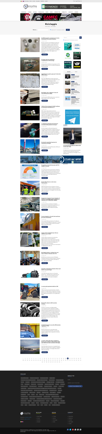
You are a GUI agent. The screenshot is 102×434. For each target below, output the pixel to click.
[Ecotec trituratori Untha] (68, 65)
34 (35, 360)
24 (74, 358)
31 (29, 360)
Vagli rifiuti (38, 392)
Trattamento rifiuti (47, 396)
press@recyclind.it (28, 417)
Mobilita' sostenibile (24, 398)
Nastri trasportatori (24, 386)
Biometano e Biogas (61, 402)
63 (57, 361)
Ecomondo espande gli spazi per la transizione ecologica (49, 143)
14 (52, 358)
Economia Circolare (24, 396)
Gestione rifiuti (23, 388)
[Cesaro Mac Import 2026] (51, 159)
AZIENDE (76, 12)
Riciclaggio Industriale (50, 382)
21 (67, 358)
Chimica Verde (33, 384)
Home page (47, 26)
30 (27, 360)
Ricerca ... (35, 29)
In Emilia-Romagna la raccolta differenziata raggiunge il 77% (51, 325)
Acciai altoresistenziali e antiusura (38, 400)
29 (25, 360)
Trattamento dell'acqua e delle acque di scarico (44, 398)
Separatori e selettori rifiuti (49, 384)
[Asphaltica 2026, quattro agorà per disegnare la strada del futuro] (67, 82)
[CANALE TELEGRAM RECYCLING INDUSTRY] (72, 117)
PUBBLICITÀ (64, 12)
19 (63, 358)
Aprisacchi (60, 390)
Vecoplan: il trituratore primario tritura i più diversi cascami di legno (51, 269)
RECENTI (68, 71)
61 (52, 361)
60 (50, 361)
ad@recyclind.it (27, 418)
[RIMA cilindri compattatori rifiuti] (77, 55)
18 (61, 358)
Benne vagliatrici (52, 392)
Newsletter (38, 1)
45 (59, 360)
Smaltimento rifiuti (45, 392)
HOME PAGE (23, 12)
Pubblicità (42, 1)
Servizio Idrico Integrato (58, 398)
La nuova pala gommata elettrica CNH (49, 286)
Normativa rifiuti (40, 384)
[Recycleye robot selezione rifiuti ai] (68, 55)
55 (80, 360)
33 (33, 360)
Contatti (46, 1)
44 (57, 360)
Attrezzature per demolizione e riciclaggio (38, 382)
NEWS (76, 71)
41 (50, 360)
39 (46, 360)
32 (31, 360)
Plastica (55, 402)
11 (46, 358)
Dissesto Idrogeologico (55, 400)
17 (59, 358)
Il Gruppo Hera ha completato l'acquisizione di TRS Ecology (48, 60)
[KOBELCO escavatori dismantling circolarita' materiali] (68, 46)
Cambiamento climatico (48, 386)
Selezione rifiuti (32, 398)
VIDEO (51, 12)
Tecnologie (55, 419)
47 (63, 360)
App (37, 394)
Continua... (44, 54)
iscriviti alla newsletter (75, 386)
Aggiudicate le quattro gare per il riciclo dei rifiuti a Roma (51, 74)
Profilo (30, 1)
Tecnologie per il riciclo (44, 402)
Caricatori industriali (24, 392)
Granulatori (27, 382)
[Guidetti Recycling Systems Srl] (77, 46)
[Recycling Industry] (30, 6)
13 (50, 358)
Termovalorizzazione (32, 386)
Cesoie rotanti (61, 386)
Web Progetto (23, 431)
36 (40, 360)
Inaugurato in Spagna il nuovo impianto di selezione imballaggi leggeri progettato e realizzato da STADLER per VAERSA (50, 199)
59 (48, 361)
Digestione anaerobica (55, 396)
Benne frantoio (23, 400)
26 (78, 358)
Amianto (33, 402)
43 (55, 360)
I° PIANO (29, 12)
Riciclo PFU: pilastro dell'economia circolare (49, 303)
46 (61, 360)
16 (57, 358)
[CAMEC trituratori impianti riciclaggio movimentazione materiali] (51, 17)
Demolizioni (63, 384)
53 (76, 360)
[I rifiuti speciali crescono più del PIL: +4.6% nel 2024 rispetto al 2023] (67, 90)
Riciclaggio (53, 26)
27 (80, 358)
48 (65, 360)
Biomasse (57, 384)
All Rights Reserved (32, 429)
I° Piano (73, 74)
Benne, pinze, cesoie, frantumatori (26, 390)
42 (52, 360)
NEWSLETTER (57, 12)
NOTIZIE (35, 12)
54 (78, 360)
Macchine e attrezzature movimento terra (41, 390)
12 (48, 358)
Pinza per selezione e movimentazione (35, 396)
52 (74, 360)
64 (59, 361)
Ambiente (55, 386)
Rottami (22, 382)
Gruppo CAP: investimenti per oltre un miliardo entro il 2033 (49, 233)
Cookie (69, 423)
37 (42, 360)
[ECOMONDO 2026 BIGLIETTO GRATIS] (61, 6)
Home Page (27, 1)
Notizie (73, 81)
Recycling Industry (26, 429)
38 (44, 360)
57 (44, 361)
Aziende (38, 421)
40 (48, 360)
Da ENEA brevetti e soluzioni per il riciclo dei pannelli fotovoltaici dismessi (50, 39)
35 (38, 360)
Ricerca (37, 402)
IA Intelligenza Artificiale (60, 382)
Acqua (29, 394)
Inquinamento (23, 394)
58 (46, 361)
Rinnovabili (62, 400)
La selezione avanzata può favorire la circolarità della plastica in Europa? (49, 124)
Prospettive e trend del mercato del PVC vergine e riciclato (50, 166)
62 (55, 361)
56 (42, 361)
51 (72, 360)
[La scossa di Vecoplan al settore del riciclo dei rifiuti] (67, 76)
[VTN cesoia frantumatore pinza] (77, 65)
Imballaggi (59, 392)
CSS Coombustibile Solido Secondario (52, 394)
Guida (54, 421)
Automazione (27, 384)
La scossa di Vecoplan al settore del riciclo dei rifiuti (75, 77)
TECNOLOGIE (41, 12)
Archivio (33, 1)
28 (23, 360)
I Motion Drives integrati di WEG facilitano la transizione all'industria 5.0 (50, 107)
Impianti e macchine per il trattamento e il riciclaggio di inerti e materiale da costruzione (42, 388)
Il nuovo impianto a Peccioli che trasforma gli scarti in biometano (50, 217)
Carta (22, 384)
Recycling (59, 388)
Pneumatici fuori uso (53, 390)
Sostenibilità (40, 386)
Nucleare (32, 394)
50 (69, 360)
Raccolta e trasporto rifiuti (25, 402)
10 (44, 358)
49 (67, 360)
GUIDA (47, 12)
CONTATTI (70, 12)
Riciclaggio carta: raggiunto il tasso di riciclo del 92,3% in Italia (49, 93)
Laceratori (62, 396)
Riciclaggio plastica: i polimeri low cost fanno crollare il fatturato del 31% (49, 253)
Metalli (51, 402)
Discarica (47, 400)
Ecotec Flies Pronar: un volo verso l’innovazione (48, 182)
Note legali (70, 421)
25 (76, 358)
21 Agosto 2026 (66, 148)
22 (69, 358)
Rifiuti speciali (41, 394)
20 (65, 358)
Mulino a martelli (32, 392)
